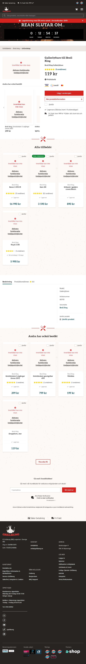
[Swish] (11, 651)
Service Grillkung (9, 576)
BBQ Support (33, 579)
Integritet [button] (62, 576)
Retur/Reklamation (65, 579)
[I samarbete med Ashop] (73, 652)
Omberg (32, 573)
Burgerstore (33, 576)
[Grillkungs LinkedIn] (15, 634)
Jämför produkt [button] (68, 319)
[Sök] (5, 15)
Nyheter (61, 561)
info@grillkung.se (37, 548)
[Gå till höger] (40, 107)
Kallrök (61, 573)
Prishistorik (51, 79)
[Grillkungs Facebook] (14, 620)
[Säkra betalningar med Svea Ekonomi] (5, 651)
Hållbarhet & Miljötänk (67, 564)
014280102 (34, 545)
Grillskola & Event (65, 567)
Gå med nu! (69, 490)
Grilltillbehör (7, 48)
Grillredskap (26, 48)
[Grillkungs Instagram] (14, 615)
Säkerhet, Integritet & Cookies (13, 579)
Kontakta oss (7, 568)
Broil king (16, 48)
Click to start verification (45, 498)
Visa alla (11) (43, 462)
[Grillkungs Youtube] (14, 625)
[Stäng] (82, 20)
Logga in (62, 558)
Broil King (63, 308)
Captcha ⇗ (51, 500)
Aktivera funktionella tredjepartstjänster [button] (19, 114)
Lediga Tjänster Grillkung (68, 570)
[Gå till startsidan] (7, 9)
